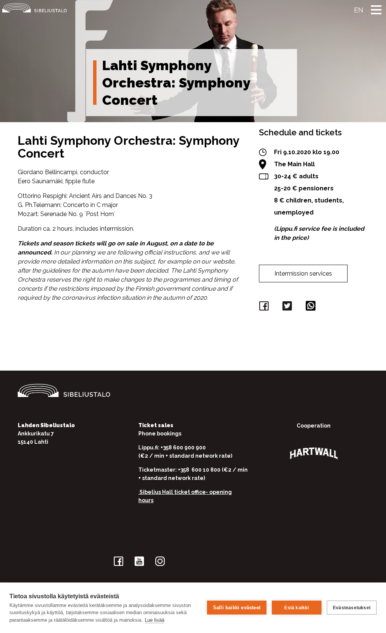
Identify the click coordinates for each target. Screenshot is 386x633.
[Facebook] (265, 307)
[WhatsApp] (312, 307)
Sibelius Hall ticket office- (173, 492)
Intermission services (303, 273)
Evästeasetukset (352, 607)
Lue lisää (154, 620)
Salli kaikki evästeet (236, 607)
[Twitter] (288, 307)
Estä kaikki (296, 607)
